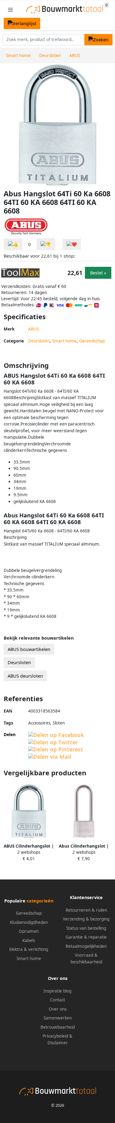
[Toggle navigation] (10, 9)
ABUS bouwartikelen (29, 649)
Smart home (64, 341)
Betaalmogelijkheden (86, 946)
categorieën (40, 901)
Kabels (28, 940)
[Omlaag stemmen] (45, 244)
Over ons (58, 1009)
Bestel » (98, 273)
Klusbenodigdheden (29, 922)
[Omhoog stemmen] (13, 244)
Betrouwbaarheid (57, 1027)
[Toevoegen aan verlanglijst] (72, 244)
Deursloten (39, 341)
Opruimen (29, 931)
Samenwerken (58, 1018)
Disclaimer (58, 1042)
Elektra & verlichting (28, 949)
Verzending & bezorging (86, 919)
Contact (57, 1000)
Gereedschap (92, 341)
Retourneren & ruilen (86, 910)
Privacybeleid (55, 1036)
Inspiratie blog (57, 991)
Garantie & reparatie (86, 937)
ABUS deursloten (25, 676)
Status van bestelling (86, 928)
